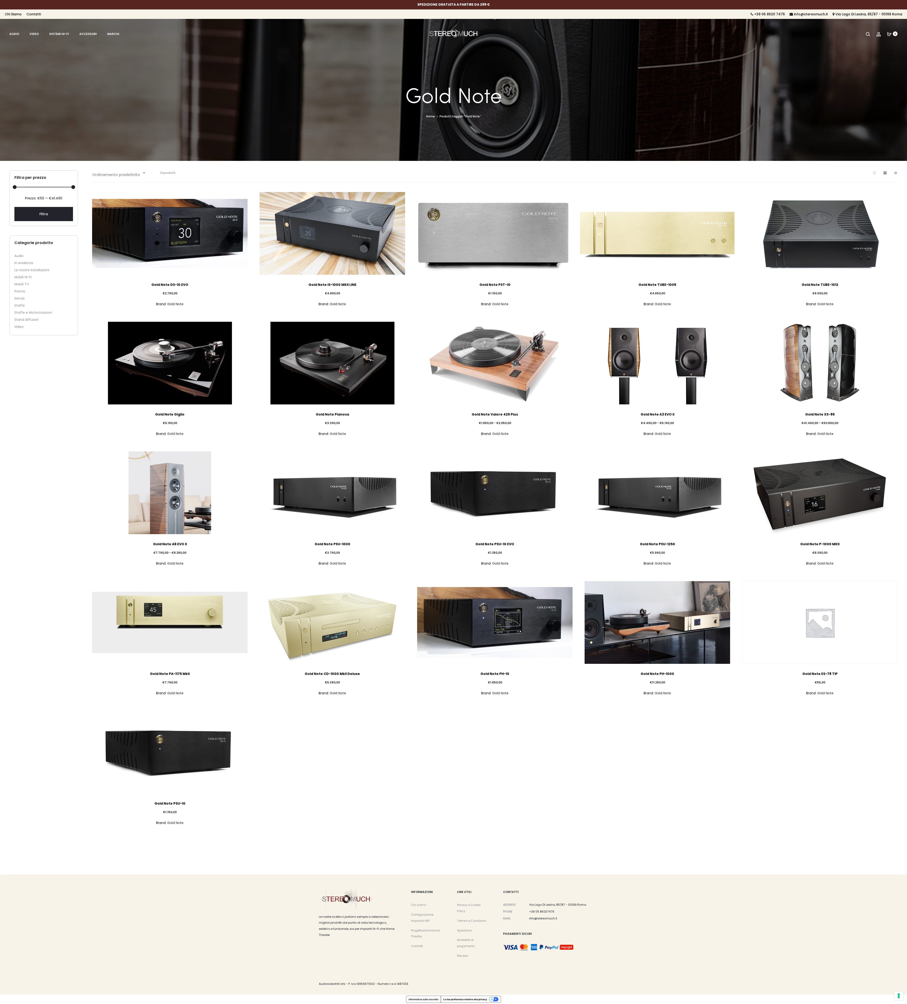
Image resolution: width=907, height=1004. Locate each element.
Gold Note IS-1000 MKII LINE (332, 284)
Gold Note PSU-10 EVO (494, 544)
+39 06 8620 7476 (769, 14)
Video (34, 34)
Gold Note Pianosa (332, 414)
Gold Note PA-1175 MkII (170, 673)
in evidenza (23, 263)
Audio (14, 34)
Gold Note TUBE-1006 (657, 284)
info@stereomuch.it (810, 14)
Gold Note (175, 304)
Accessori (88, 34)
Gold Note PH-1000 (657, 673)
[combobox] (118, 172)
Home (430, 116)
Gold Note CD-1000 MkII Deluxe (332, 673)
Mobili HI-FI (23, 277)
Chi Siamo (13, 14)
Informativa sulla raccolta (423, 999)
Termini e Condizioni (471, 921)
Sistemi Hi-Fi (59, 34)
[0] (889, 33)
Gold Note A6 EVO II (170, 544)
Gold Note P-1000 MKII (819, 544)
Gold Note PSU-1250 (657, 544)
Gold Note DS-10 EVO (169, 284)
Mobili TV (21, 284)
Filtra (43, 214)
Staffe (19, 305)
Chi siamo (418, 905)
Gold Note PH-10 (494, 673)
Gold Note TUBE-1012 (820, 284)
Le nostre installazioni (31, 270)
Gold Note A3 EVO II (657, 414)
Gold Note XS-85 (820, 414)
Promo (19, 291)
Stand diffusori (26, 319)
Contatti (33, 14)
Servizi (19, 298)
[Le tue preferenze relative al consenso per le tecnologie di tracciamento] (898, 995)
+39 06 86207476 (541, 912)
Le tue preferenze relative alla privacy (465, 999)
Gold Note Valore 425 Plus (495, 414)
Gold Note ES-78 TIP (820, 673)
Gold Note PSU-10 (169, 803)
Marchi (113, 34)
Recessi (462, 956)
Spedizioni (464, 930)
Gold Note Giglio (169, 414)
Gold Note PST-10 (494, 284)
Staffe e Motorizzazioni (33, 312)
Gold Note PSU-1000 (332, 544)
